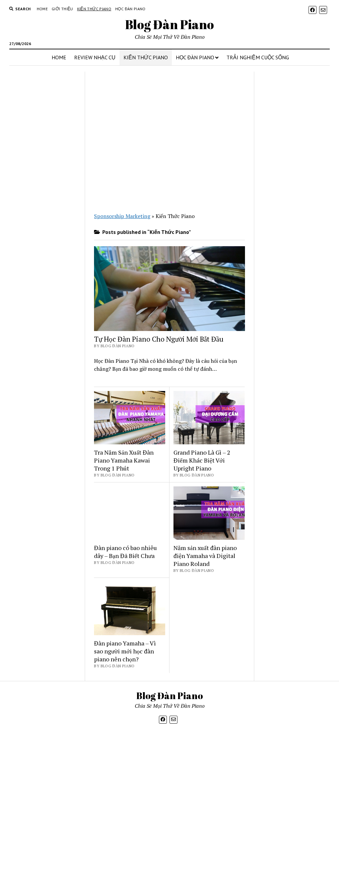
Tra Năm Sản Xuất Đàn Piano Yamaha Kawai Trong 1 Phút (124, 460)
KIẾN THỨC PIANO (145, 57)
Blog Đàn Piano (169, 24)
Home (42, 8)
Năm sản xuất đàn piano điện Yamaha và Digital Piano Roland (205, 556)
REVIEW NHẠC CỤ (95, 57)
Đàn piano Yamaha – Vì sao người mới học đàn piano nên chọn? (125, 651)
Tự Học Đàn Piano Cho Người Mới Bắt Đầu (158, 339)
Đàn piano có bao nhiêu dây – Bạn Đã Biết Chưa (125, 552)
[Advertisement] (44, 194)
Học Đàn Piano (130, 8)
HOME (59, 57)
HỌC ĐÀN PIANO (195, 57)
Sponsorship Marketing (122, 216)
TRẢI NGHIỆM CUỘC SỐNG (257, 57)
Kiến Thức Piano (94, 8)
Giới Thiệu (62, 8)
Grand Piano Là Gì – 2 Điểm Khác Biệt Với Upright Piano (201, 460)
